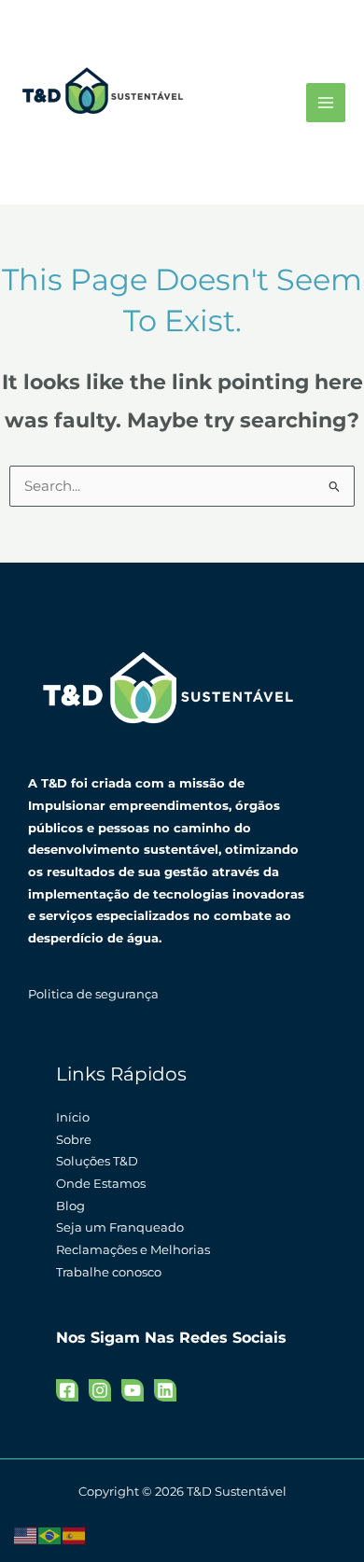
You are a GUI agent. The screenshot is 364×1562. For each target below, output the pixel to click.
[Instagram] (100, 1390)
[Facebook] (67, 1390)
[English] (26, 1535)
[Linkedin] (165, 1390)
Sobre (73, 1140)
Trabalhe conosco (108, 1272)
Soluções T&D (97, 1161)
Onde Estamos (101, 1184)
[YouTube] (132, 1390)
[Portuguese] (50, 1535)
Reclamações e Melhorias (133, 1250)
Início (73, 1117)
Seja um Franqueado (120, 1227)
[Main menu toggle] (325, 102)
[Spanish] (75, 1535)
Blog (70, 1206)
